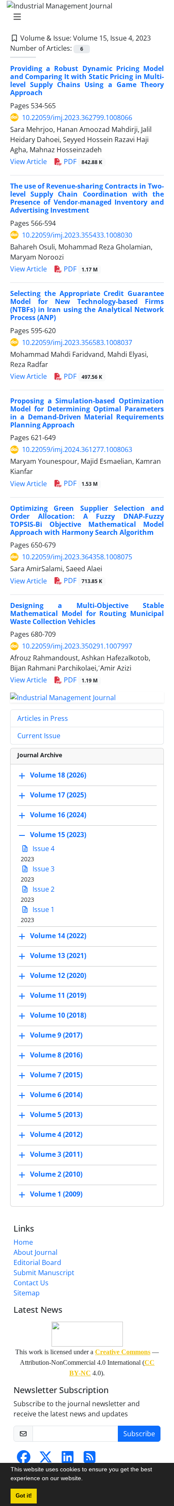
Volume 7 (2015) (56, 1074)
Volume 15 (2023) (58, 834)
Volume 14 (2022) (58, 935)
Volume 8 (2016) (56, 1055)
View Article (28, 161)
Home (23, 1242)
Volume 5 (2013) (56, 1114)
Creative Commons (122, 1351)
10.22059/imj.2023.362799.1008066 (77, 117)
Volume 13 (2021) (58, 955)
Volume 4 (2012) (56, 1134)
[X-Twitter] (45, 1459)
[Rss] (89, 1459)
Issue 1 (42, 909)
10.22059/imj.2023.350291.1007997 (77, 646)
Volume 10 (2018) (58, 1015)
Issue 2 (42, 889)
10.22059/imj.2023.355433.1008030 (77, 235)
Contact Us (31, 1282)
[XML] (157, 38)
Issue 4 (42, 848)
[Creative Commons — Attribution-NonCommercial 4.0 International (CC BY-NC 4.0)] (87, 1334)
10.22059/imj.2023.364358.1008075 (77, 556)
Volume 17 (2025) (58, 795)
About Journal (35, 1252)
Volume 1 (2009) (56, 1194)
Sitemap (27, 1293)
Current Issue (38, 735)
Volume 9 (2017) (56, 1035)
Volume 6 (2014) (56, 1094)
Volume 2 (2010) (56, 1174)
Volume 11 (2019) (58, 995)
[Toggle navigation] (84, 17)
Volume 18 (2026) (58, 775)
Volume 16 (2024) (58, 814)
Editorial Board (37, 1262)
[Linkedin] (67, 1459)
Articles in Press (42, 718)
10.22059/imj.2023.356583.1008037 (77, 342)
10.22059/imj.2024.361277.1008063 (77, 449)
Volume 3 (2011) (56, 1154)
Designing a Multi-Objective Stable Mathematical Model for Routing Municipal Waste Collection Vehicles (87, 613)
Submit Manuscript (44, 1272)
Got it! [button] (24, 1496)
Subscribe (139, 1433)
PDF (82, 161)
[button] (85, 1479)
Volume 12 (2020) (58, 975)
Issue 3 (42, 868)
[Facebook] (24, 1459)
